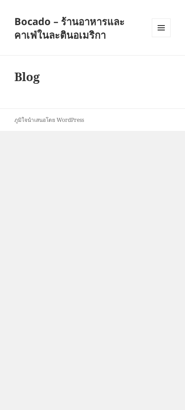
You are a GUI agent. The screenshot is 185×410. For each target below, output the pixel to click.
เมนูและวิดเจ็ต (161, 27)
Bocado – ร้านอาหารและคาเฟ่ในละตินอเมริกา (69, 27)
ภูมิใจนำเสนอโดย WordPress (49, 120)
